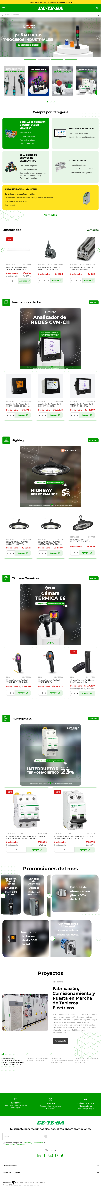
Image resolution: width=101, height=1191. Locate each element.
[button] (49, 367)
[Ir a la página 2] (50, 101)
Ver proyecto (60, 1041)
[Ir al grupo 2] (44, 59)
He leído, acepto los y (25, 1144)
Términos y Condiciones (33, 1142)
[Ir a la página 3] (54, 101)
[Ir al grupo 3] (57, 59)
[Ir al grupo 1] (30, 59)
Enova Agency (39, 1182)
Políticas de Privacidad (15, 1144)
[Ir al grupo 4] (71, 59)
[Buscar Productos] (97, 14)
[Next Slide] (97, 250)
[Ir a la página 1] (47, 101)
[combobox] (50, 14)
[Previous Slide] (3, 250)
